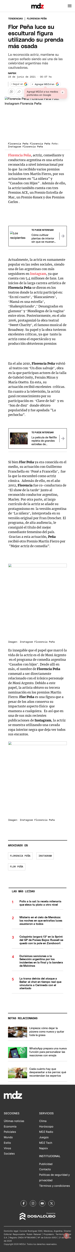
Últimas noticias (14, 1121)
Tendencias (15, 19)
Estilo (7, 1142)
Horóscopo (46, 1126)
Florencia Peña (19, 155)
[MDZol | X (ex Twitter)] (51, 1203)
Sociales (9, 1153)
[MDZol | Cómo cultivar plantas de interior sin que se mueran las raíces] (63, 236)
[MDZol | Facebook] (24, 1203)
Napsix (12, 73)
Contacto (45, 1169)
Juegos (44, 1137)
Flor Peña (16, 867)
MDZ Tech (45, 1142)
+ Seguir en (17, 84)
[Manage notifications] (66, 1236)
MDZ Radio (46, 1131)
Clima (42, 1121)
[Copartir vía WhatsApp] (11, 91)
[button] (70, 6)
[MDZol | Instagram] (33, 1203)
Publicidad (45, 1164)
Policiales (10, 1131)
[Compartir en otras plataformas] (19, 91)
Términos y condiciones (54, 1185)
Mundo (8, 1137)
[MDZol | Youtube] (42, 1203)
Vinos (7, 1148)
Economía (10, 1126)
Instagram (38, 274)
